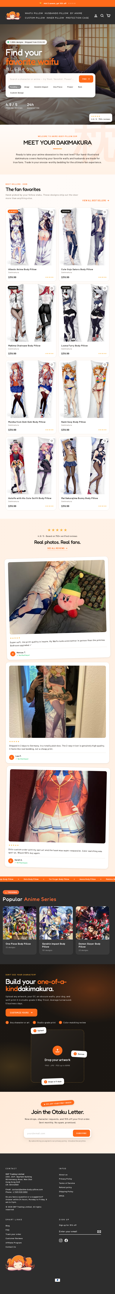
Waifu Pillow (34, 13)
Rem (80, 87)
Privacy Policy (65, 1179)
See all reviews (55, 548)
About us (63, 1174)
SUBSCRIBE (81, 1133)
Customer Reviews (14, 1238)
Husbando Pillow (56, 13)
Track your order (13, 1234)
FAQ (7, 1230)
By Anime (76, 13)
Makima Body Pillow (86, 879)
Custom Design (17, 93)
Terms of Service (67, 1183)
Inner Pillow (55, 17)
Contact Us (11, 1247)
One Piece (57, 87)
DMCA (61, 1196)
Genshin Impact (41, 87)
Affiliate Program (14, 1242)
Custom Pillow (35, 17)
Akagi (26, 87)
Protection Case (77, 17)
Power (70, 87)
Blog (8, 1225)
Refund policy (65, 1187)
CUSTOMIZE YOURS (19, 1012)
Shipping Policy (66, 1191)
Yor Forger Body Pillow (30, 879)
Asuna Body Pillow (59, 879)
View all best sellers (94, 200)
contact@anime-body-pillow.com (27, 1189)
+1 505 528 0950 (20, 1192)
